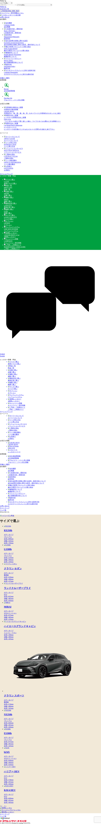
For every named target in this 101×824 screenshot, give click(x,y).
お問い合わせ (4, 17)
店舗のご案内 (4, 78)
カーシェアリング (6, 174)
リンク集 (3, 510)
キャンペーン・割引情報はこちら (12, 13)
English (2, 356)
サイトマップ (4, 508)
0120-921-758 (4, 9)
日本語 (2, 354)
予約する (3, 7)
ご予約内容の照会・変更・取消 (10, 11)
